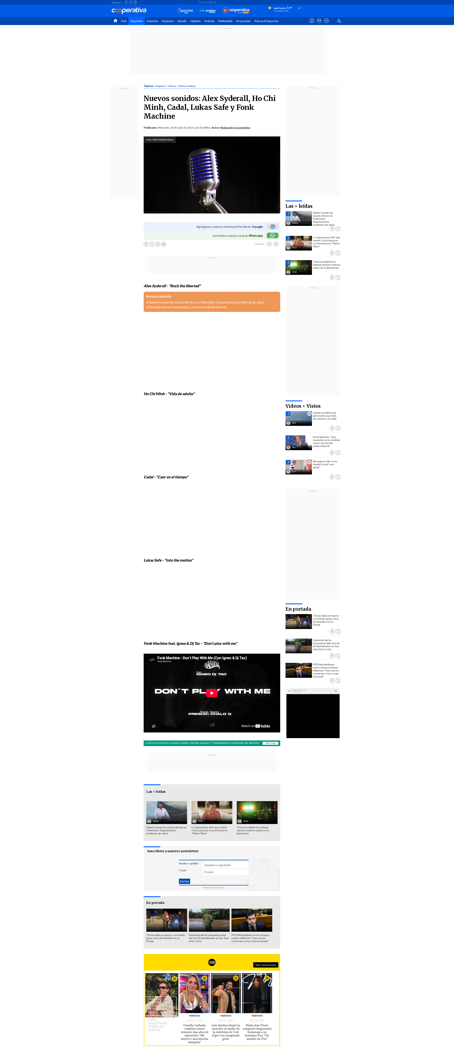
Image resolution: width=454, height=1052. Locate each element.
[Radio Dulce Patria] (184, 10)
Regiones (168, 21)
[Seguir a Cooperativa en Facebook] (126, 2)
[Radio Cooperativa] (235, 10)
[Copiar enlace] (275, 244)
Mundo (182, 21)
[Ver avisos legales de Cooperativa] (311, 24)
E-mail (182, 870)
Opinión (195, 21)
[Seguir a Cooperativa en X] (130, 2)
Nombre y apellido (188, 863)
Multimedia (225, 21)
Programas (243, 21)
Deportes (152, 21)
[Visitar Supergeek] (326, 24)
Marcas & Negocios (266, 21)
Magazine (136, 21)
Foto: (149, 139)
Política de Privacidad (214, 887)
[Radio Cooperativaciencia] (207, 10)
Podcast (209, 21)
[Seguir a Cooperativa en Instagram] (135, 2)
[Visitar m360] (319, 24)
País (123, 21)
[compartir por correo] (269, 244)
